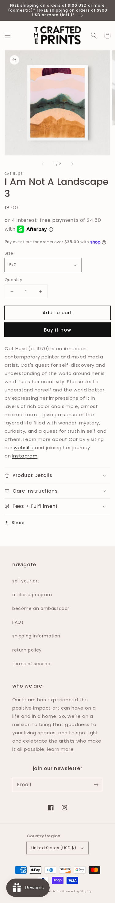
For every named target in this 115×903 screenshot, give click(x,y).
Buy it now (57, 330)
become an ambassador (40, 608)
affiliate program (32, 595)
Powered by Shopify (77, 891)
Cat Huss (14, 174)
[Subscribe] (96, 784)
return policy (27, 650)
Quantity (13, 280)
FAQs (18, 622)
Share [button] (18, 522)
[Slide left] (43, 164)
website (23, 447)
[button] (7, 35)
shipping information (36, 636)
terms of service (31, 664)
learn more (60, 749)
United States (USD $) (53, 848)
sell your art (26, 581)
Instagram (24, 456)
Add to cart (57, 312)
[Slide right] (72, 164)
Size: (9, 253)
